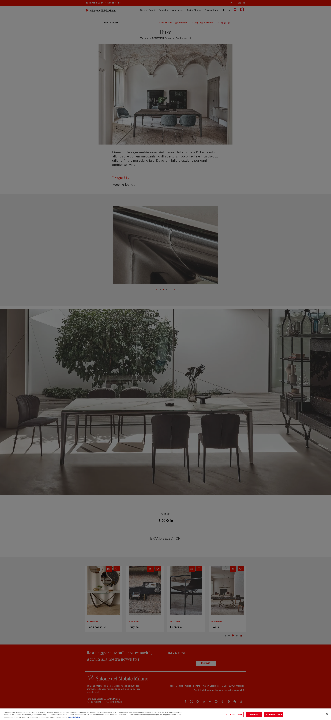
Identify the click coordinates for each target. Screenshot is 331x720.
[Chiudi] (327, 714)
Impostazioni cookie (234, 714)
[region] (165, 714)
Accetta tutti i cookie (274, 714)
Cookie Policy (74, 717)
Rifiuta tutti (254, 714)
